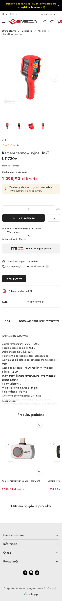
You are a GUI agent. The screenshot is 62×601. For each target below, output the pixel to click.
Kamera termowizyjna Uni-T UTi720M (21, 480)
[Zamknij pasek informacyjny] (58, 5)
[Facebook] (25, 572)
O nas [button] (7, 553)
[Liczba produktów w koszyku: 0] (59, 22)
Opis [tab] (7, 321)
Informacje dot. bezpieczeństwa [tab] (39, 321)
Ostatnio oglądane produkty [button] (31, 506)
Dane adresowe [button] (13, 535)
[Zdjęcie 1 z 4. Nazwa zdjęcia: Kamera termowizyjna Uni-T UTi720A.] (7, 126)
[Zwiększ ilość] (51, 209)
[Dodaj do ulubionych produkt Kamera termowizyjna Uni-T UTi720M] (39, 424)
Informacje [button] (10, 544)
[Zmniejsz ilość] (4, 209)
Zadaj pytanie (14, 278)
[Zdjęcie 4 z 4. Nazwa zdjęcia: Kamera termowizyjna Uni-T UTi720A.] (43, 126)
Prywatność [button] (11, 561)
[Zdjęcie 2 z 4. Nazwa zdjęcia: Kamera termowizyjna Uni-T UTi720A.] (19, 126)
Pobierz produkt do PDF (20, 291)
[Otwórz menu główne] (4, 22)
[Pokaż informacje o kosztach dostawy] (47, 266)
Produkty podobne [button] (31, 414)
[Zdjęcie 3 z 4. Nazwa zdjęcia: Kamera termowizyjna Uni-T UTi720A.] (31, 126)
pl (3, 14)
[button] (55, 78)
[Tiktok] (37, 572)
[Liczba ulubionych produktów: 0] (52, 22)
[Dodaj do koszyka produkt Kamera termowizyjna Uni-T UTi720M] (39, 472)
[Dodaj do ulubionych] (53, 218)
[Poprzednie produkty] (8, 444)
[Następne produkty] (54, 444)
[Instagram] (31, 572)
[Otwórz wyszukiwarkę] (45, 22)
